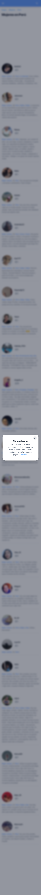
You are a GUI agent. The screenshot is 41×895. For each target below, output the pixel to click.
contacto (24, 455)
